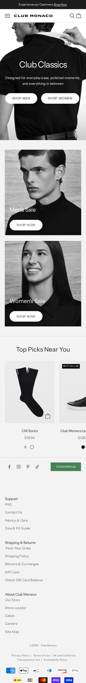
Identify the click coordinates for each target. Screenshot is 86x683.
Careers (11, 623)
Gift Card (12, 572)
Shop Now (60, 4)
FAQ (8, 504)
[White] (32, 447)
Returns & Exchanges (22, 564)
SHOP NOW (26, 225)
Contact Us (13, 512)
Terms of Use (41, 655)
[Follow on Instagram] (18, 466)
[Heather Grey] (25, 447)
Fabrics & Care (16, 520)
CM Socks (30, 431)
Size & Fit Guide (17, 528)
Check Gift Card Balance (24, 580)
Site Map (12, 632)
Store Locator (15, 608)
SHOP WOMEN (60, 98)
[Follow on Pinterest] (28, 466)
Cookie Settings (66, 466)
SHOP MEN (21, 98)
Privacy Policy (20, 655)
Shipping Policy (17, 556)
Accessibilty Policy (55, 659)
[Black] (83, 447)
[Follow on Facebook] (9, 466)
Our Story (12, 600)
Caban (10, 616)
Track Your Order (18, 548)
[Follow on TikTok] (37, 466)
